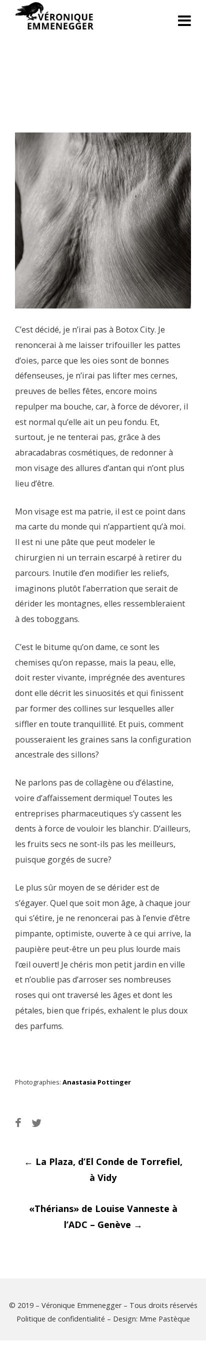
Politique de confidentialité (60, 1319)
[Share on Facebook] (18, 1123)
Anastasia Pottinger (96, 1082)
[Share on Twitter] (37, 1123)
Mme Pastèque (165, 1319)
